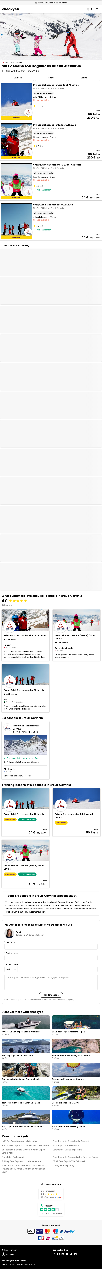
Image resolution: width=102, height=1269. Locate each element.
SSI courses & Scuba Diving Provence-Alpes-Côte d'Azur (24, 1151)
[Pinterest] (75, 1254)
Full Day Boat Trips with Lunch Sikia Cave (21, 1161)
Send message (51, 995)
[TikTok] (71, 1254)
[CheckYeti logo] (43, 9)
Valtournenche (16, 62)
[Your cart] (88, 9)
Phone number (11, 964)
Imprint (23, 1260)
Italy (6, 62)
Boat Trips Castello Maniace (66, 1145)
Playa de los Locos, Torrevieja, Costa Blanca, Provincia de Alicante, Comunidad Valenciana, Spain (23, 1168)
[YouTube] (67, 1254)
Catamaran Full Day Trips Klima (67, 1149)
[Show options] (15, 969)
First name (9, 942)
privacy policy (68, 1000)
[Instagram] (54, 1254)
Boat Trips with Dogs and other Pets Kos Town (75, 1157)
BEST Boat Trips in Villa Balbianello (69, 1161)
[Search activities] (92, 9)
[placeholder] (97, 9)
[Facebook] (58, 1254)
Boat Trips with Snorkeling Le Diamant (71, 1141)
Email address (11, 953)
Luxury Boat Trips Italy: (64, 1165)
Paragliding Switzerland (13, 1157)
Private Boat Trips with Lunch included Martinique (25, 1145)
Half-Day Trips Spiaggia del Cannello (19, 1141)
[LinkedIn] (62, 1254)
